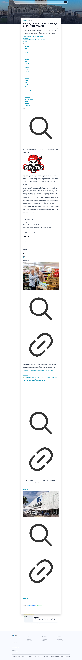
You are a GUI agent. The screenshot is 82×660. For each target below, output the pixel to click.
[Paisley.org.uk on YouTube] (21, 642)
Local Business (59, 639)
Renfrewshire (27, 97)
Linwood (26, 80)
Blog (26, 48)
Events (26, 57)
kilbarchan (27, 78)
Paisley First (59, 636)
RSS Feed (43, 656)
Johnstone (27, 75)
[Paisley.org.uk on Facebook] (12, 642)
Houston (26, 69)
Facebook (33, 605)
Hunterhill (27, 71)
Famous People (44, 639)
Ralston (26, 92)
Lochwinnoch (27, 82)
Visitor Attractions (45, 636)
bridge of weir (28, 50)
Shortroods (27, 103)
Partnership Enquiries (15, 651)
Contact (43, 640)
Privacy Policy (31, 656)
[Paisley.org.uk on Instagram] (17, 642)
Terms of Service (37, 656)
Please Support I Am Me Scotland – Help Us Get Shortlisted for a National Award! (39, 484)
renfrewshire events (29, 99)
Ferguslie (27, 59)
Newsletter (27, 84)
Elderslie (26, 52)
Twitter (29, 605)
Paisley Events (28, 88)
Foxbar (26, 61)
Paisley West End (28, 90)
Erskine (26, 54)
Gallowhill (27, 63)
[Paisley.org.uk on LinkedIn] (23, 642)
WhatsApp (39, 605)
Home (28, 636)
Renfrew (26, 95)
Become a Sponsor (60, 640)
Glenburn (26, 65)
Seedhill (26, 101)
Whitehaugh (27, 105)
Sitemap (47, 656)
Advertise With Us (14, 650)
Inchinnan (27, 73)
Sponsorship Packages (15, 647)
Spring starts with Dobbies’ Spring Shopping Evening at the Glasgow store (38, 370)
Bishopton (27, 46)
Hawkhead (27, 67)
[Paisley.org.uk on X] (15, 642)
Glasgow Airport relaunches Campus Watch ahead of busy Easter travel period (39, 593)
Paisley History (29, 640)
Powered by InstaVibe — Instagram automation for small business (60, 656)
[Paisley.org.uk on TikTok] (19, 642)
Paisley (26, 86)
